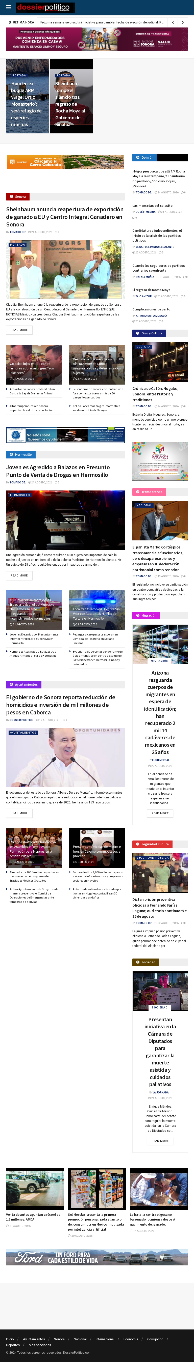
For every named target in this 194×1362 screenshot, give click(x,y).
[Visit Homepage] (45, 8)
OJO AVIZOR (144, 296)
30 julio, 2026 (85, 862)
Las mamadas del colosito (152, 205)
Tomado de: (18, 232)
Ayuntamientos (23, 732)
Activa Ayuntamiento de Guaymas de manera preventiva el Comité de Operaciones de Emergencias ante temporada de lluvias (34, 895)
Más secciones (40, 1345)
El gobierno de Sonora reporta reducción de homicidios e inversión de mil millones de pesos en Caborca (60, 704)
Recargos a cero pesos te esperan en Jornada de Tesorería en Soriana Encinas (95, 638)
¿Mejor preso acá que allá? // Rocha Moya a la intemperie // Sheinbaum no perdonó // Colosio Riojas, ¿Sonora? (158, 178)
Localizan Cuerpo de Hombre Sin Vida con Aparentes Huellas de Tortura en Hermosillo (96, 613)
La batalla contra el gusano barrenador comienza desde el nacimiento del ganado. (145, 1219)
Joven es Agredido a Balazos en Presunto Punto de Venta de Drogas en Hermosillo (58, 471)
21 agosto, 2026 (41, 482)
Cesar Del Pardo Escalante (155, 247)
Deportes (13, 1345)
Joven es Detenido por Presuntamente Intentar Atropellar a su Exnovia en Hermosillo (34, 638)
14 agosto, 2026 (23, 862)
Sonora (59, 1339)
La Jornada (161, 1092)
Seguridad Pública (152, 857)
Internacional (105, 1339)
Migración (159, 660)
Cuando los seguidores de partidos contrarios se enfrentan (158, 268)
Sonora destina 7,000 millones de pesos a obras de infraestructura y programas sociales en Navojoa (98, 876)
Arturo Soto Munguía (151, 315)
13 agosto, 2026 (168, 576)
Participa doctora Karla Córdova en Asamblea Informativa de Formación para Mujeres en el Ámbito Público (33, 849)
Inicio (10, 1339)
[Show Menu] (8, 7)
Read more (22, 330)
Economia (131, 1339)
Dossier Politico (22, 720)
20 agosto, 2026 (161, 766)
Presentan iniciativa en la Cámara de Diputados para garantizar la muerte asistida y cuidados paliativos (160, 1052)
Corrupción (155, 1339)
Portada (19, 75)
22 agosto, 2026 (68, 132)
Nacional (144, 505)
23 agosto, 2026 (86, 379)
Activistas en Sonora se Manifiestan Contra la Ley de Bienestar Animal (32, 391)
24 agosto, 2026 (24, 132)
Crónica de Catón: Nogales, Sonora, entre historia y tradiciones (155, 394)
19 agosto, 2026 (49, 720)
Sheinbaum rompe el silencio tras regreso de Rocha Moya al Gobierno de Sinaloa (70, 103)
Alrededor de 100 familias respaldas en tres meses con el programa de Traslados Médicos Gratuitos (34, 876)
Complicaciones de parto (151, 309)
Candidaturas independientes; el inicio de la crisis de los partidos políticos (157, 235)
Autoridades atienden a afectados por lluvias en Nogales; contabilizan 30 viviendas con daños (97, 893)
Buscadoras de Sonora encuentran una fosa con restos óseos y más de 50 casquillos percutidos (98, 393)
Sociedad (160, 1007)
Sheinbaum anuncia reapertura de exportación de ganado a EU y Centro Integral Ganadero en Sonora (65, 216)
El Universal (160, 760)
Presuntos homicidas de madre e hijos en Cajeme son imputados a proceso (97, 851)
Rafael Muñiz (145, 277)
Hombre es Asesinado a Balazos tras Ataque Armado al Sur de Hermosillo (33, 654)
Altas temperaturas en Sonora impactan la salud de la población (31, 408)
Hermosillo (20, 495)
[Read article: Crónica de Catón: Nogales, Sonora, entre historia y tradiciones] (160, 362)
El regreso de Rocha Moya (151, 289)
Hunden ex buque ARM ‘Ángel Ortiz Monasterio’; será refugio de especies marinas (26, 103)
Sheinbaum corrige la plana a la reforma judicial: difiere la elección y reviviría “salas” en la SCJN (109, 22)
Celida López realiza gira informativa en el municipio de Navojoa (96, 408)
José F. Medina (146, 212)
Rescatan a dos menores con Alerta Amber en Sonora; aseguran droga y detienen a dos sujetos (97, 366)
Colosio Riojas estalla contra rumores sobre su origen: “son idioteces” (32, 368)
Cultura (143, 347)
